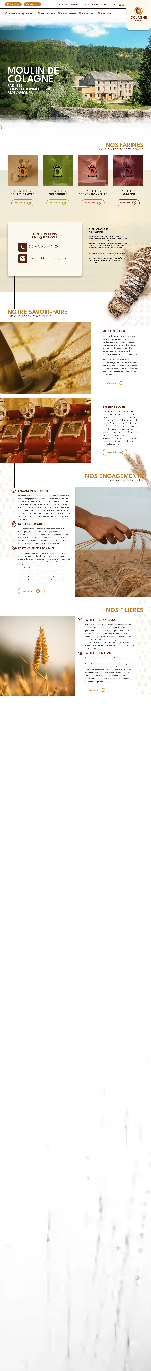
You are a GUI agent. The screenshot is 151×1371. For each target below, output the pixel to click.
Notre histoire (14, 13)
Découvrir (20, 203)
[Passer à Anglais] (119, 5)
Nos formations (88, 13)
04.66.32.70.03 (43, 247)
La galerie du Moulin (90, 4)
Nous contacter (107, 13)
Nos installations (48, 13)
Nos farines (30, 13)
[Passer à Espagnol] (122, 5)
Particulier (15, 4)
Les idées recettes (108, 4)
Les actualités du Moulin (69, 4)
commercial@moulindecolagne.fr (47, 258)
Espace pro (34, 4)
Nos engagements (68, 13)
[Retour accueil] (139, 20)
